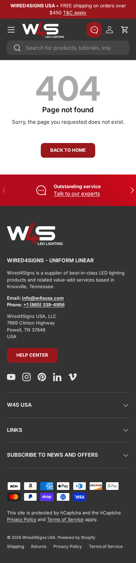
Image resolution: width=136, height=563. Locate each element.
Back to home (68, 150)
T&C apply (74, 12)
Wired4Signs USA (38, 537)
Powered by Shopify (76, 537)
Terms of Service (65, 519)
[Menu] (11, 29)
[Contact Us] (94, 29)
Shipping (15, 546)
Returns (38, 546)
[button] (125, 29)
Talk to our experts (77, 193)
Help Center (32, 355)
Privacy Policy (21, 519)
